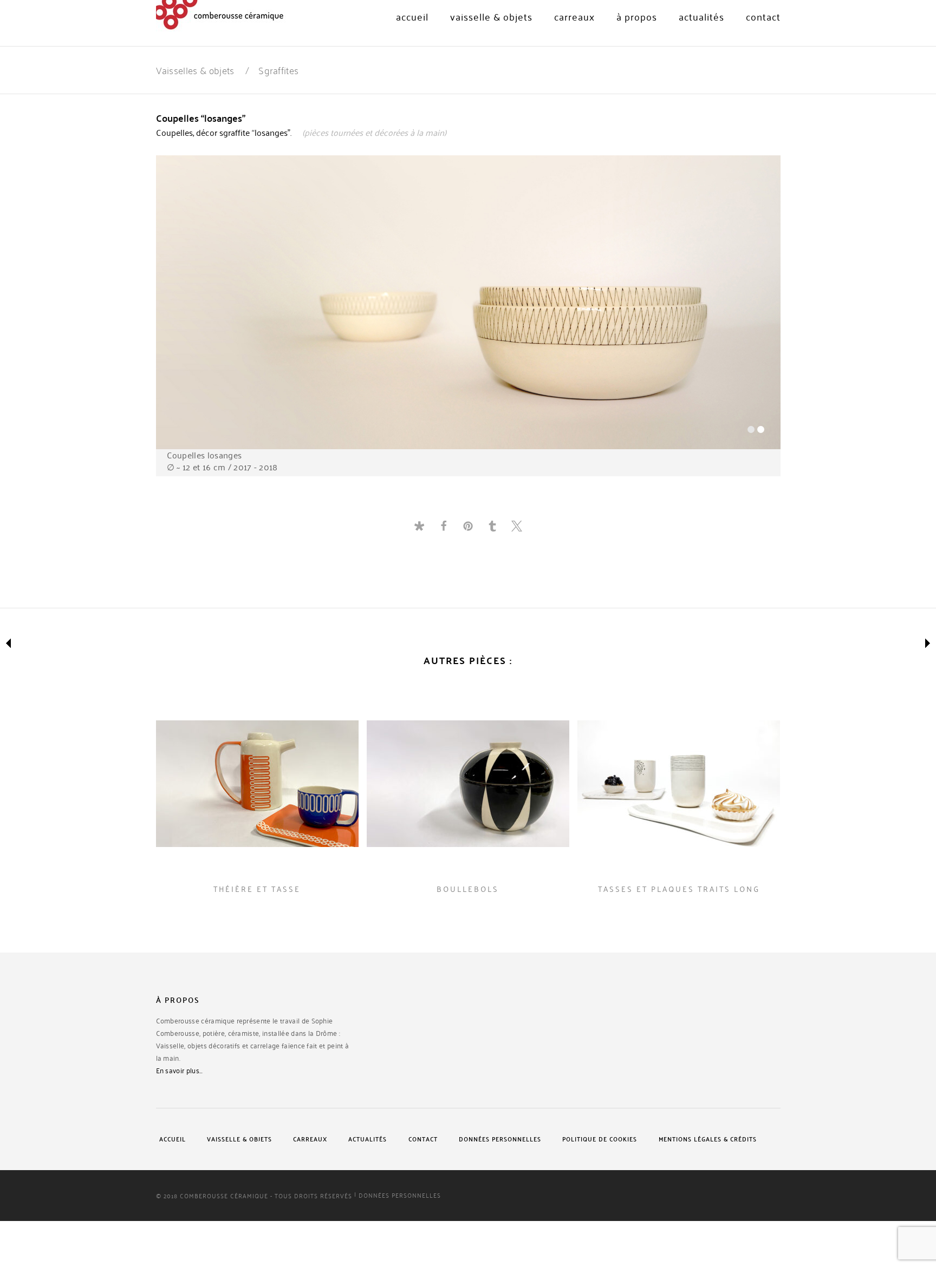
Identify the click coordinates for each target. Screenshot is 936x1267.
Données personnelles (500, 1139)
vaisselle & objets (491, 17)
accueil (172, 1139)
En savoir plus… (179, 1071)
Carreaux (574, 17)
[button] (419, 525)
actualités (367, 1139)
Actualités (701, 17)
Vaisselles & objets (195, 69)
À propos (636, 17)
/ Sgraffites (272, 69)
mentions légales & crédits (708, 1139)
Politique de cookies (599, 1139)
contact (763, 17)
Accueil (412, 17)
